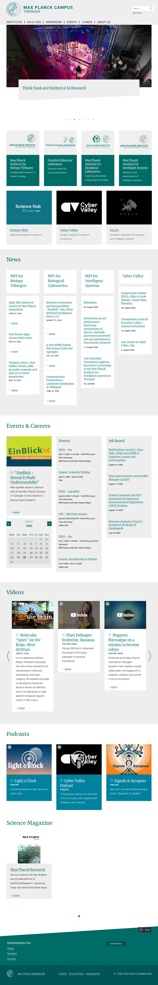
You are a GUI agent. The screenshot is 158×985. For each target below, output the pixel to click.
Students (12, 953)
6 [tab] (88, 119)
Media (10, 948)
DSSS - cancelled (69, 491)
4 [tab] (79, 119)
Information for (19, 943)
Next (149, 73)
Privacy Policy (76, 973)
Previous (8, 73)
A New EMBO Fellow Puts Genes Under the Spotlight (59, 348)
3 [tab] (74, 119)
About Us (103, 22)
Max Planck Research (27, 870)
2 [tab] (69, 119)
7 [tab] (92, 119)
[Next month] (8, 523)
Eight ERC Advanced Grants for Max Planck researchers (22, 306)
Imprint (63, 973)
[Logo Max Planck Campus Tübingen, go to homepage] (64, 9)
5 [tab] (83, 119)
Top (147, 930)
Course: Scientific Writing (74, 472)
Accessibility (93, 973)
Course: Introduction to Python (78, 559)
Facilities (34, 22)
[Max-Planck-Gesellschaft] (12, 973)
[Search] (151, 8)
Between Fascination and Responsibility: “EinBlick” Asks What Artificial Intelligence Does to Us (59, 309)
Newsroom (54, 22)
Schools (11, 958)
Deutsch (137, 13)
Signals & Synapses (130, 781)
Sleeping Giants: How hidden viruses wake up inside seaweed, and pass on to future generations (23, 369)
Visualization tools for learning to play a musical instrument (134, 323)
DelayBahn (90, 302)
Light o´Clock (25, 781)
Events (72, 22)
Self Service (116, 943)
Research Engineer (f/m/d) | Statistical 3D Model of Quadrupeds (126, 525)
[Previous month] (49, 523)
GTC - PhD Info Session (73, 514)
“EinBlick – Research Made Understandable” (24, 478)
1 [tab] (65, 119)
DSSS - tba (65, 449)
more (14, 323)
